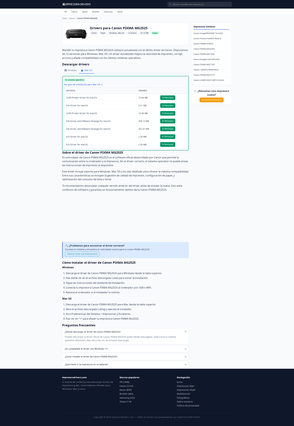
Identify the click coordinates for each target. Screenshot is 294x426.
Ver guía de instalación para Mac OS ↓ (83, 84)
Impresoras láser (185, 386)
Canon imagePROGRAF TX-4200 (208, 33)
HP (65, 11)
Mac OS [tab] (88, 70)
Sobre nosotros (185, 401)
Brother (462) (126, 393)
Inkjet (103, 33)
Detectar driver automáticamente (82, 254)
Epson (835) (126, 389)
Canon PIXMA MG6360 (204, 48)
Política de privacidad (188, 405)
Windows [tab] (72, 70)
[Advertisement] (125, 216)
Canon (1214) (126, 386)
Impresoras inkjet (186, 389)
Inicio (64, 18)
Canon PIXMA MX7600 (204, 54)
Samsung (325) (127, 397)
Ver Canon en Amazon (212, 99)
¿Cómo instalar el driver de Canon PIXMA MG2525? (91, 356)
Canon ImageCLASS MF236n (207, 59)
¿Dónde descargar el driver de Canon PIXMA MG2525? (93, 331)
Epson (85, 11)
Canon (74, 11)
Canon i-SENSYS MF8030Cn (206, 69)
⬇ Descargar (167, 97)
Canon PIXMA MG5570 (204, 75)
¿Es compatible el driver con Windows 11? (86, 348)
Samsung (108, 11)
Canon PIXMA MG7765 (204, 64)
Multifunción (183, 393)
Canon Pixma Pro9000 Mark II (207, 38)
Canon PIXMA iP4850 (203, 43)
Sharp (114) (125, 401)
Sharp (120, 11)
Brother (95, 11)
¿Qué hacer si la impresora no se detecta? (86, 364)
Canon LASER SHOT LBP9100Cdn (209, 80)
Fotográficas (183, 397)
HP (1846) (124, 382)
